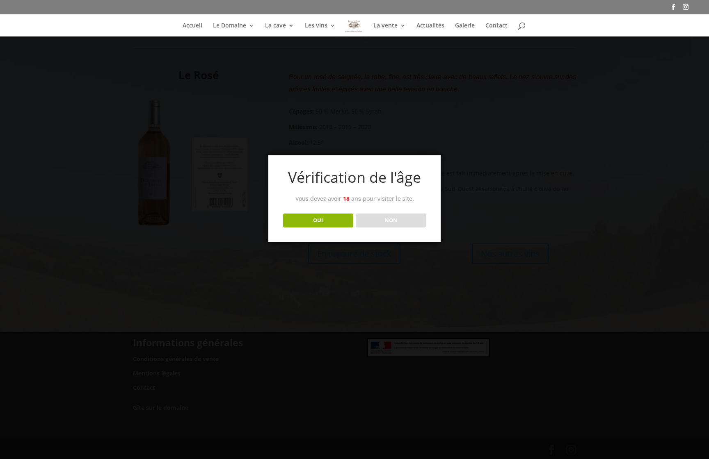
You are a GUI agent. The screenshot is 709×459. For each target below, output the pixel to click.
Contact (496, 26)
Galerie (465, 26)
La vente (385, 26)
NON (391, 220)
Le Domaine (229, 26)
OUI (318, 220)
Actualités (430, 26)
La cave (275, 26)
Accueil (192, 26)
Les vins (316, 26)
